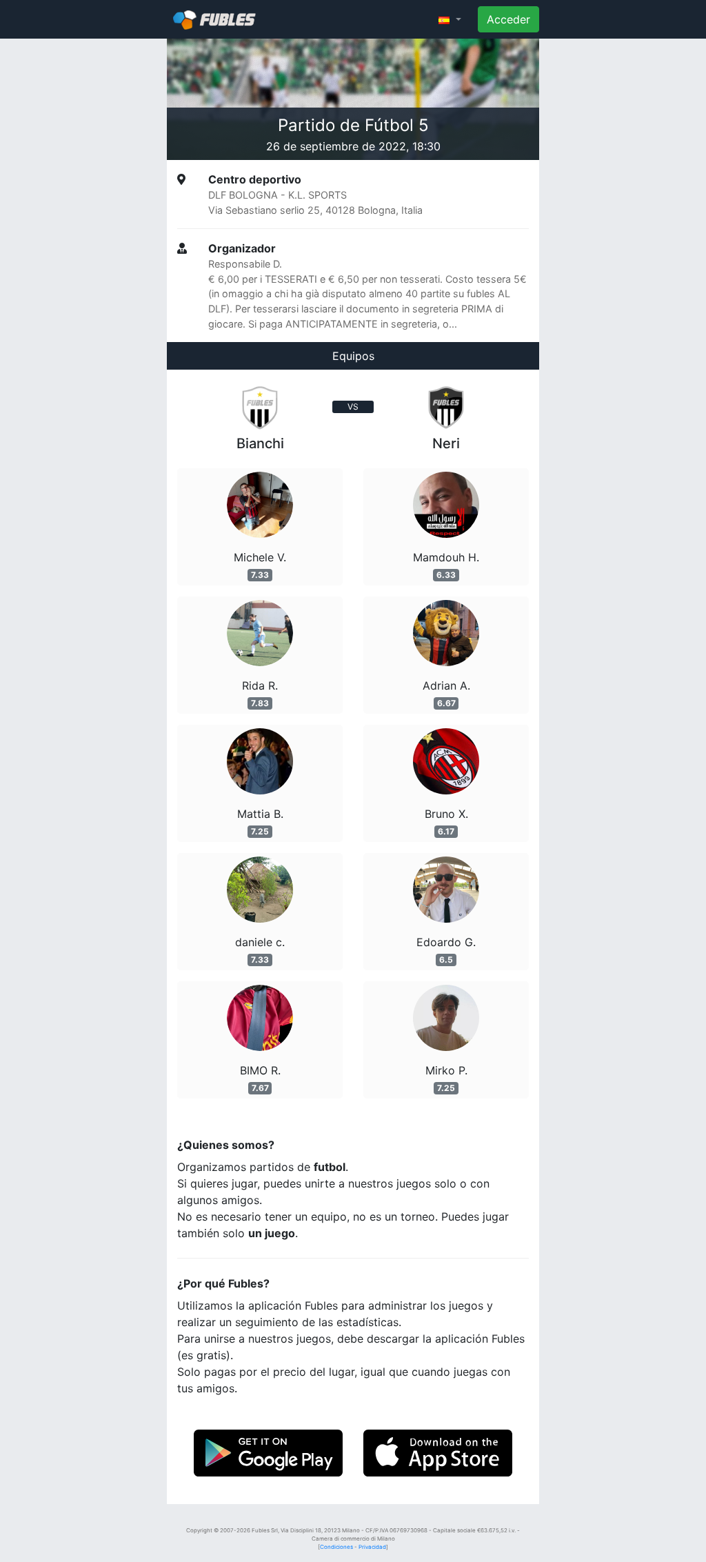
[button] (450, 19)
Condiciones (336, 1546)
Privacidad (372, 1546)
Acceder (508, 19)
